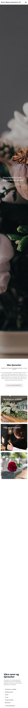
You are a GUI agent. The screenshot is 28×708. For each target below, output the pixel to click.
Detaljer (7, 406)
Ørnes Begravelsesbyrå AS (11, 2)
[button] (26, 2)
